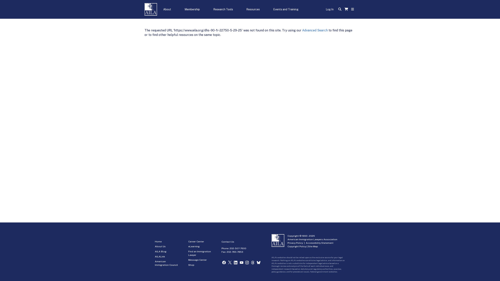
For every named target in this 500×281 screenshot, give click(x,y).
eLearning (194, 246)
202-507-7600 (238, 248)
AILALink (160, 256)
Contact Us (227, 241)
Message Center (197, 260)
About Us (160, 246)
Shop (191, 265)
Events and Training (285, 9)
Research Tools (223, 9)
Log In (330, 9)
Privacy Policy (295, 243)
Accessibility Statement (319, 243)
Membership (192, 9)
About (167, 9)
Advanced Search (315, 30)
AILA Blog (160, 251)
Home (158, 241)
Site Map (313, 246)
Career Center (196, 241)
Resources (253, 9)
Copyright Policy (297, 246)
